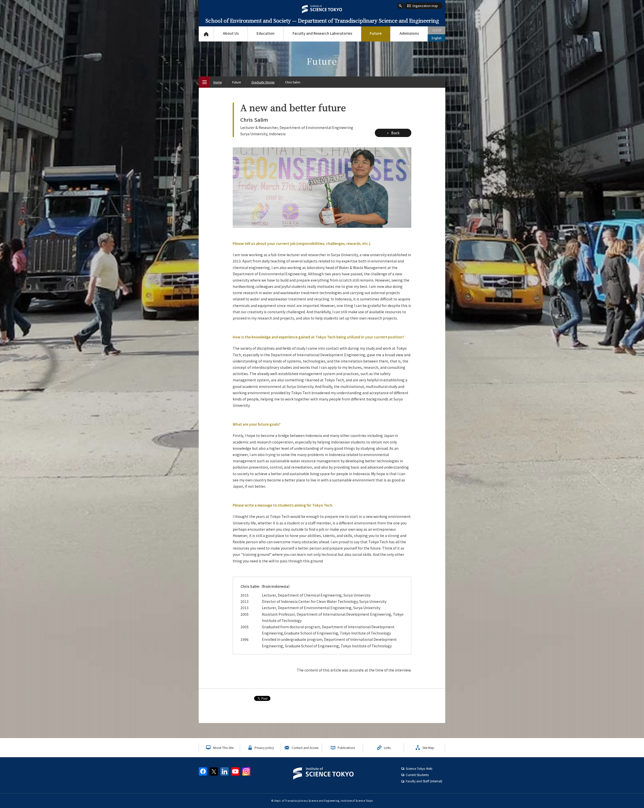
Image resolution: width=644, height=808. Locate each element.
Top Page (206, 33)
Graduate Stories (262, 82)
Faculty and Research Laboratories (322, 33)
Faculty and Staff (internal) (424, 781)
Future (376, 33)
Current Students (417, 775)
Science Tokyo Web (419, 768)
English (436, 38)
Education (265, 33)
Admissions (409, 33)
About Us (231, 33)
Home (217, 82)
